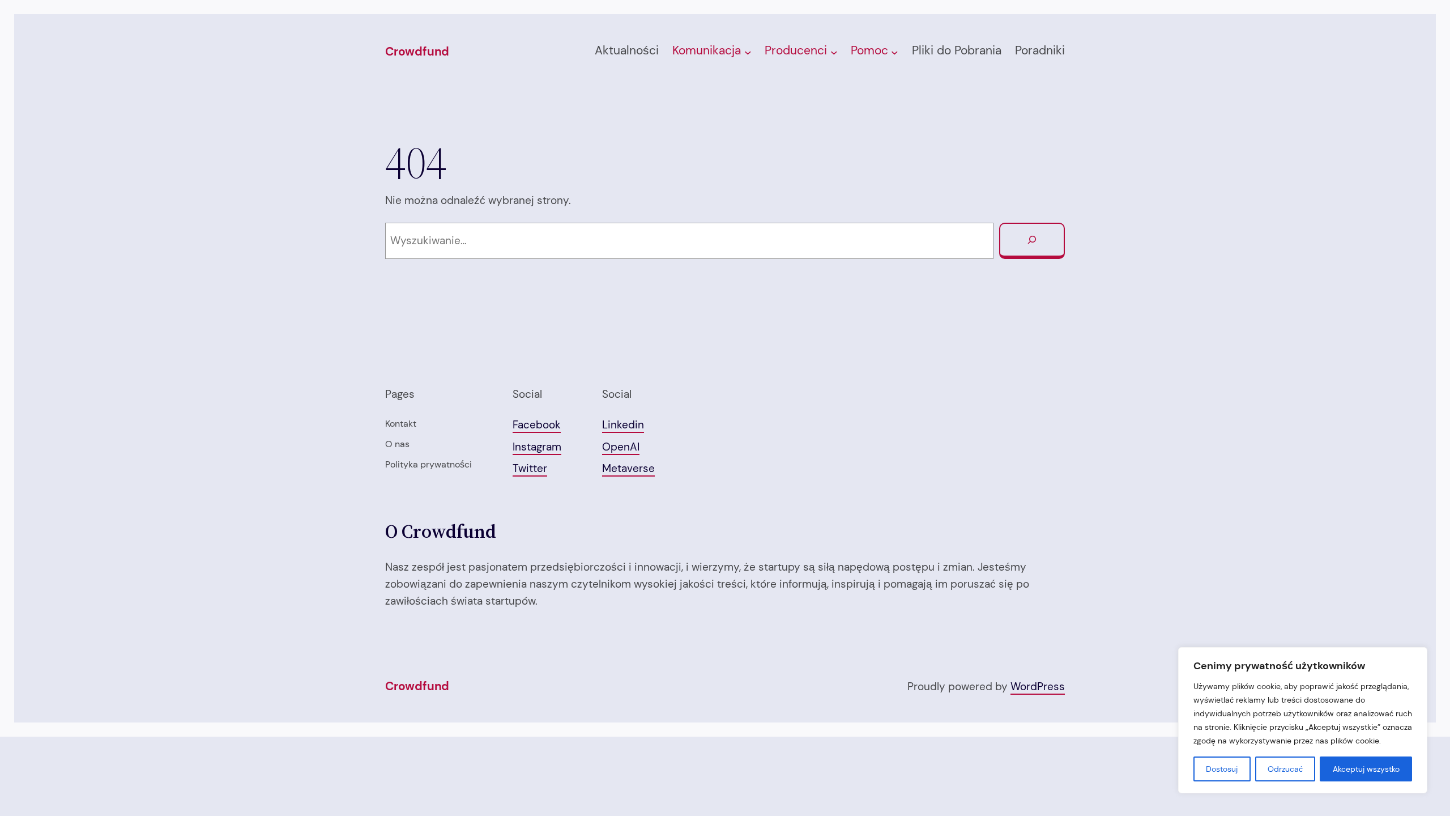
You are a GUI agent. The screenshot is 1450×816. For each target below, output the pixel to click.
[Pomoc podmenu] (894, 52)
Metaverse (628, 468)
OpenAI (620, 447)
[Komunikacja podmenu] (748, 52)
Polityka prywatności (428, 464)
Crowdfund (417, 52)
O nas (397, 444)
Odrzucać (1285, 769)
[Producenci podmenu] (834, 52)
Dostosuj (1222, 769)
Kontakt (400, 424)
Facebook (537, 425)
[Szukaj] (1032, 241)
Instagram (537, 447)
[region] (1302, 720)
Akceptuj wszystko (1366, 769)
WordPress (1037, 686)
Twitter (530, 468)
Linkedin (623, 425)
